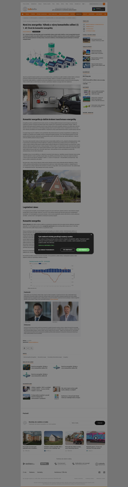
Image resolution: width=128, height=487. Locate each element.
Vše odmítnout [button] (67, 249)
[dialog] (64, 243)
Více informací (50, 242)
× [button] (91, 234)
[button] (64, 245)
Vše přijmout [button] (83, 249)
